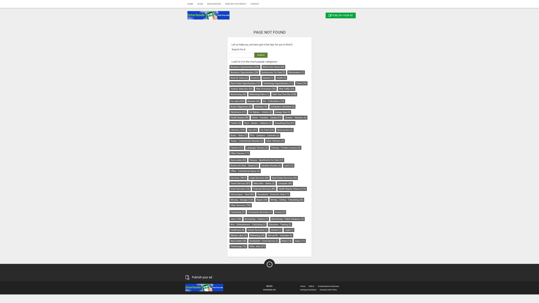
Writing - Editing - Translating (286, 199)
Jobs (235, 219)
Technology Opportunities (278, 83)
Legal (289, 230)
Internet (276, 230)
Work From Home (273, 67)
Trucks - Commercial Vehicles (246, 141)
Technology (238, 246)
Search (261, 55)
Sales (300, 241)
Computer (285, 183)
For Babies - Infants (260, 112)
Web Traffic (286, 89)
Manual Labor (238, 235)
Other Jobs (257, 246)
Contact (255, 4)
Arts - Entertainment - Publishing (248, 224)
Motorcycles (285, 130)
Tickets (235, 123)
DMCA (311, 286)
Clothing (261, 106)
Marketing (257, 235)
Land (288, 165)
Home (190, 4)
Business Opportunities (244, 67)
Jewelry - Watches (295, 117)
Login (200, 4)
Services (238, 178)
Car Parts (267, 130)
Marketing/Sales (259, 94)
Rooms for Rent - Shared (244, 165)
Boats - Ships (238, 135)
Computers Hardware (282, 106)
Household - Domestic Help (273, 194)
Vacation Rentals (271, 165)
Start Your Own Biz (284, 94)
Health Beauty (239, 117)
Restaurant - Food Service (263, 241)
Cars (252, 130)
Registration (214, 4)
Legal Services (259, 178)
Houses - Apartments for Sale (266, 160)
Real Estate (238, 241)
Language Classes (257, 147)
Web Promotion (266, 89)
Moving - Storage (241, 199)
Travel (301, 83)
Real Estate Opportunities (245, 83)
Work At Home (239, 78)
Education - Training (280, 224)
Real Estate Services (284, 178)
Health (281, 78)
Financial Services (264, 189)
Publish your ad (342, 15)
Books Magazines (241, 106)
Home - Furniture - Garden (267, 117)
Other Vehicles (275, 141)
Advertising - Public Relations (287, 219)
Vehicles (237, 130)
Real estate (238, 160)
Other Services (240, 205)
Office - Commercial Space (245, 171)
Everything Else (284, 123)
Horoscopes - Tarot (242, 194)
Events (280, 212)
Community (237, 212)
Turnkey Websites (241, 89)
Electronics (238, 112)
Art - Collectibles (273, 101)
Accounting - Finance (256, 219)
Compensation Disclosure (328, 286)
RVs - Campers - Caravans (264, 135)
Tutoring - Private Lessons (285, 147)
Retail (286, 241)
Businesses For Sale (273, 72)
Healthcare (237, 230)
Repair (261, 199)
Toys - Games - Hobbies (257, 123)
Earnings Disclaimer (308, 290)
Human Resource (257, 230)
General (268, 78)
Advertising (238, 94)
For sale (237, 101)
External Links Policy (328, 290)
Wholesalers (296, 72)
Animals (253, 101)
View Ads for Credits (235, 4)
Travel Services (240, 183)
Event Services (240, 189)
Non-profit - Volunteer (280, 235)
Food (255, 78)
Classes (236, 147)
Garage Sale (282, 112)
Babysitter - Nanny (264, 183)
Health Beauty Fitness (292, 189)
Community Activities (260, 212)
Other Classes (239, 153)
